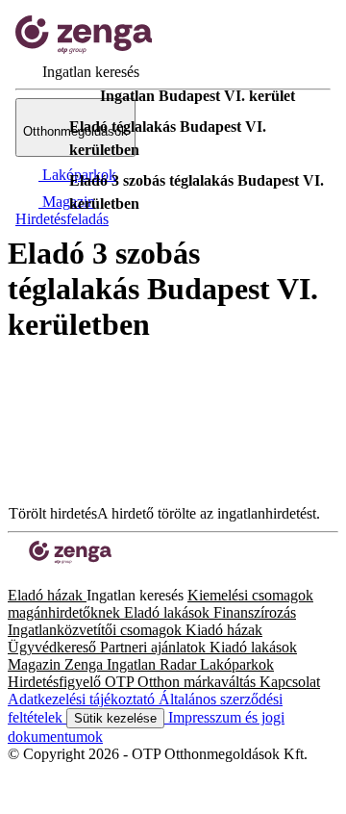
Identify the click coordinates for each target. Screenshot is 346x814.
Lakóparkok (237, 664)
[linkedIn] (46, 578)
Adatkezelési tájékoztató (83, 699)
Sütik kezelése (115, 718)
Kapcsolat (290, 682)
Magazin (36, 664)
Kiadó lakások (253, 647)
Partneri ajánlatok (155, 647)
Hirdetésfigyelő (56, 682)
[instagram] (30, 578)
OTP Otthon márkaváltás (182, 682)
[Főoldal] (57, 96)
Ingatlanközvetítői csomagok (96, 630)
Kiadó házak (223, 630)
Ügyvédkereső (54, 647)
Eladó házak (47, 595)
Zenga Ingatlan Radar (132, 664)
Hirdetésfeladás (62, 219)
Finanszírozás (254, 612)
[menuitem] (77, 72)
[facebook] (15, 578)
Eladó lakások (168, 612)
